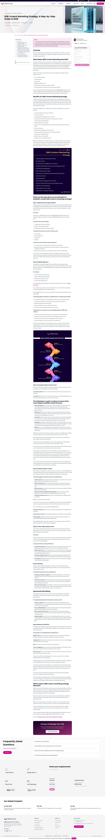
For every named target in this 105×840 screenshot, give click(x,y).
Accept (74, 838)
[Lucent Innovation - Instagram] (9, 831)
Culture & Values (58, 820)
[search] (94, 3)
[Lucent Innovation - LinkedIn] (5, 831)
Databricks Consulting (38, 820)
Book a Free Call (78, 826)
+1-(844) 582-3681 (81, 0)
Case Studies (89, 3)
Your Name (51, 780)
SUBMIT (52, 789)
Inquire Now (82, 64)
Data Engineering (37, 822)
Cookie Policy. (68, 838)
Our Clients (57, 827)
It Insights (21, 35)
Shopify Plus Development (38, 827)
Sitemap (99, 835)
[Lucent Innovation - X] (11, 831)
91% (59, 90)
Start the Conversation (52, 731)
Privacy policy (95, 835)
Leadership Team (58, 822)
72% (39, 283)
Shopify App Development (38, 829)
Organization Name (79, 780)
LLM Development (37, 825)
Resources (16, 35)
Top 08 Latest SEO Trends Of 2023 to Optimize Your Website (50, 716)
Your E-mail (52, 784)
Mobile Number (78, 784)
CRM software (56, 215)
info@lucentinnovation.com (93, 0)
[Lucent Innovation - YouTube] (7, 831)
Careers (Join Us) (58, 825)
